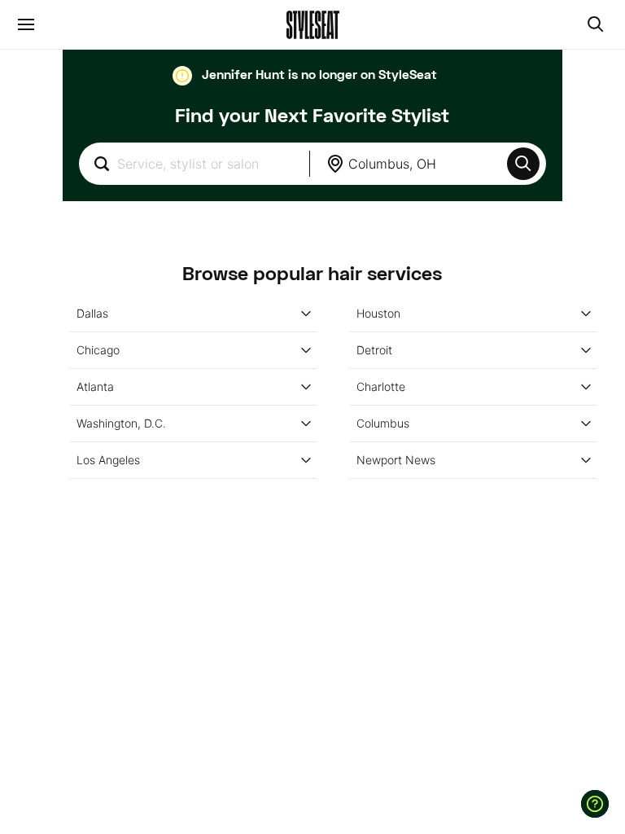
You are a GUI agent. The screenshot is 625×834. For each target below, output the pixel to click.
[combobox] (194, 163)
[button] (523, 163)
